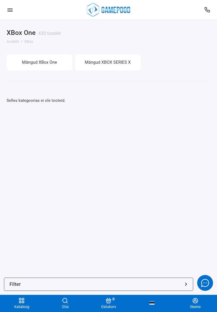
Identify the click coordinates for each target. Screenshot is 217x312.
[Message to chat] (205, 283)
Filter (15, 284)
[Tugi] (207, 10)
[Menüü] (10, 10)
